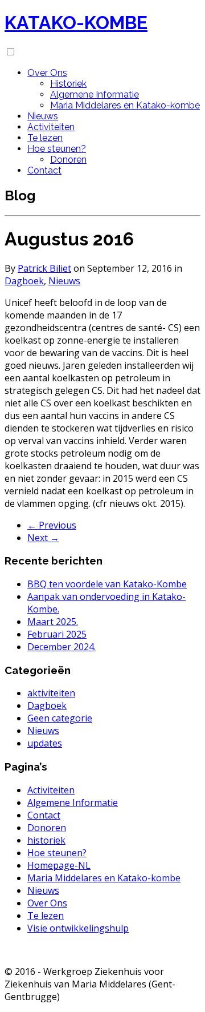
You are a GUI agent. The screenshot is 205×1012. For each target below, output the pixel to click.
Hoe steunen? (56, 148)
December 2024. (61, 646)
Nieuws (42, 116)
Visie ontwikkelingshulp (78, 928)
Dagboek (24, 281)
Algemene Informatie (94, 94)
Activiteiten (51, 127)
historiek (46, 840)
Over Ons (47, 72)
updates (44, 743)
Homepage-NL (59, 865)
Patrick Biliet (44, 268)
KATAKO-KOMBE (76, 22)
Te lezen (45, 137)
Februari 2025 (57, 634)
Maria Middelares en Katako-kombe (125, 105)
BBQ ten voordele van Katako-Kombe (107, 584)
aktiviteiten (51, 693)
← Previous (51, 525)
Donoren (68, 159)
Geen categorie (59, 718)
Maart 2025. (52, 621)
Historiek (68, 83)
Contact (44, 170)
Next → (43, 537)
